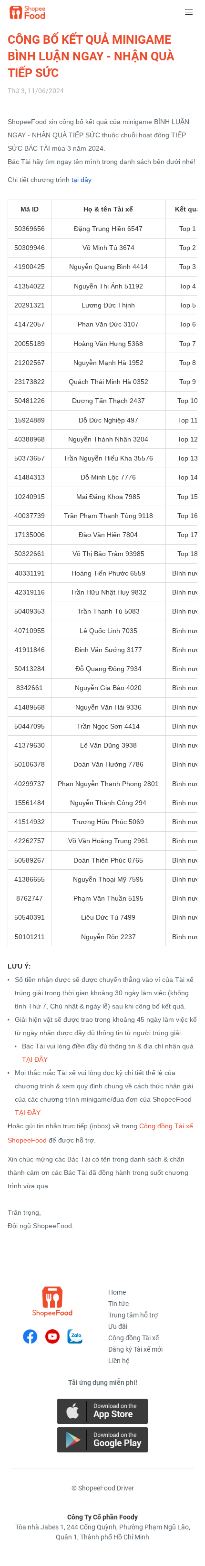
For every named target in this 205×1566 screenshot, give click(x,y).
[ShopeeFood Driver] (52, 1302)
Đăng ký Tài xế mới (135, 1349)
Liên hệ (118, 1360)
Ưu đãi (117, 1326)
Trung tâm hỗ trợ (133, 1315)
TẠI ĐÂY (35, 1059)
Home (117, 1292)
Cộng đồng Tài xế (133, 1338)
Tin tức (118, 1303)
